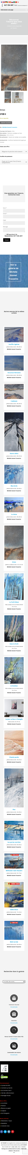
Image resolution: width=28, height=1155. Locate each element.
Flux (14, 809)
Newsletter (4, 1123)
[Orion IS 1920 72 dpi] (18, 97)
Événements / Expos (6, 1121)
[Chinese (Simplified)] (16, 2)
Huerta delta (14, 453)
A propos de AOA (5, 1085)
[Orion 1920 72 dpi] (8, 97)
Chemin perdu (14, 757)
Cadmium (14, 401)
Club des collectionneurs (7, 1093)
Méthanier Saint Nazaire (14, 870)
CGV (16, 1146)
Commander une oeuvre (14, 1052)
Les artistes (4, 1103)
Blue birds (14, 486)
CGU (13, 1146)
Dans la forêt (14, 644)
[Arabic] (14, 2)
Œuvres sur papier (6, 1108)
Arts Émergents (5, 1113)
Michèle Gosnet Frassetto (9, 127)
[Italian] (8, 2)
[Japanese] (18, 2)
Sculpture (3, 1110)
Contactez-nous (5, 1126)
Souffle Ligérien (14, 344)
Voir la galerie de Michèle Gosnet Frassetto (13, 272)
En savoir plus (14, 1007)
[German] (6, 2)
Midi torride (14, 942)
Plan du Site (16, 1150)
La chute (14, 514)
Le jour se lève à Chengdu (14, 719)
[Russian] (12, 2)
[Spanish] (10, 2)
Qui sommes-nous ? (6, 1090)
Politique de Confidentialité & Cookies (11, 1148)
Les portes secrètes (14, 842)
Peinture (3, 1105)
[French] (2, 2)
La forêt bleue (14, 602)
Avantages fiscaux (6, 1095)
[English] (4, 2)
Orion (14, 562)
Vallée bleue (14, 909)
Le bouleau (14, 686)
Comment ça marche (6, 1088)
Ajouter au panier (6, 122)
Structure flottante (14, 372)
